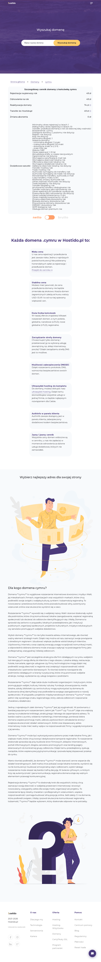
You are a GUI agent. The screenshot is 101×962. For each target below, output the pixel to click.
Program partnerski (57, 946)
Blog (77, 931)
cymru (48, 82)
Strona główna (17, 82)
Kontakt (79, 919)
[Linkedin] (11, 945)
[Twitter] (18, 945)
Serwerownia (36, 931)
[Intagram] (18, 938)
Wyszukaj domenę (66, 43)
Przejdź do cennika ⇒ (42, 270)
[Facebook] (11, 938)
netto (37, 217)
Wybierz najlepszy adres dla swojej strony (50, 477)
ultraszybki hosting (41, 392)
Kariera (33, 936)
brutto (63, 217)
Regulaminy (81, 936)
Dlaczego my (36, 919)
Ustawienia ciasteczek (16, 927)
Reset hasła (80, 947)
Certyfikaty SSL (59, 939)
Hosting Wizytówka (57, 927)
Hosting (56, 919)
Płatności (79, 942)
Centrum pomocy (83, 925)
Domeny (35, 82)
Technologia (36, 925)
